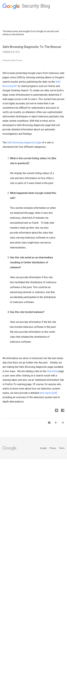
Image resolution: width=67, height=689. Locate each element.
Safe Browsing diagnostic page (24, 142)
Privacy (53, 448)
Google (43, 448)
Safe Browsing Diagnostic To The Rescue (31, 47)
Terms (62, 448)
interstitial (52, 371)
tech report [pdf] (48, 392)
